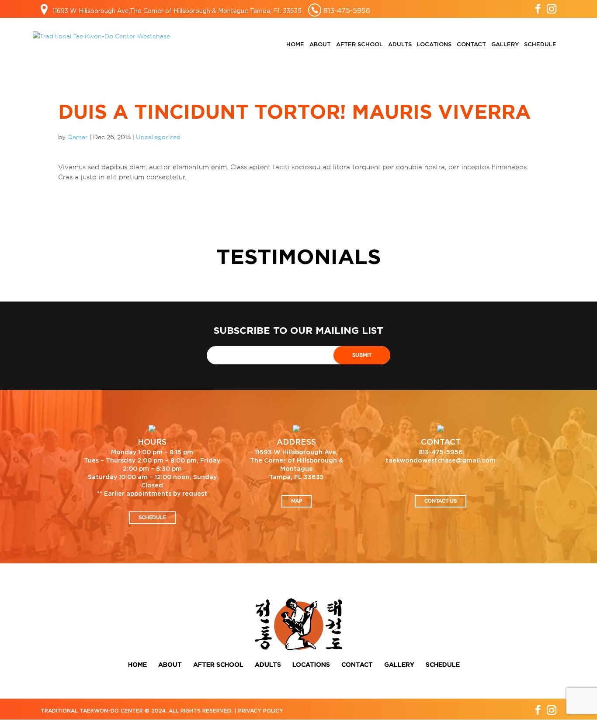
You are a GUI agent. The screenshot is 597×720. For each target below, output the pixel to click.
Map (296, 501)
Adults (400, 45)
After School (359, 45)
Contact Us (440, 501)
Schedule (540, 45)
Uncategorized (158, 137)
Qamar (77, 137)
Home (295, 45)
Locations (434, 45)
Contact (471, 45)
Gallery (505, 45)
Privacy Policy (260, 710)
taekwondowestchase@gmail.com (440, 461)
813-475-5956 (346, 10)
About (320, 45)
